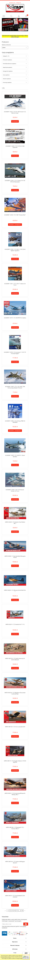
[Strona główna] (15, 8)
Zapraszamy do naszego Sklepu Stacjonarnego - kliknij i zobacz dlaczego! (15, 36)
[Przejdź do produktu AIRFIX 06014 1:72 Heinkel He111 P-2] (15, 614)
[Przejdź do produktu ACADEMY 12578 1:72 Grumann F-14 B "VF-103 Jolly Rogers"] (15, 342)
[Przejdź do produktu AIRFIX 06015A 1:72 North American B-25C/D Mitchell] (15, 649)
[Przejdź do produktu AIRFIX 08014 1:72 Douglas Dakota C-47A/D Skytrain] (15, 751)
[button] (3, 16)
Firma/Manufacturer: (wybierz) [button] (9, 63)
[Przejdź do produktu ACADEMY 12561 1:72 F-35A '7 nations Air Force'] (15, 274)
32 (22, 910)
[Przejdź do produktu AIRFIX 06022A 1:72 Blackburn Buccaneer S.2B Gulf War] (15, 683)
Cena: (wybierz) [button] (6, 75)
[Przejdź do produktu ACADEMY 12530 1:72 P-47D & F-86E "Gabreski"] (15, 136)
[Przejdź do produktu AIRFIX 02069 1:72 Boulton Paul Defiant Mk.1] (15, 513)
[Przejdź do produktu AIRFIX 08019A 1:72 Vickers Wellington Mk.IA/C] (15, 852)
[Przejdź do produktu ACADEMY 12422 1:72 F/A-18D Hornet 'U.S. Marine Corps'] (15, 102)
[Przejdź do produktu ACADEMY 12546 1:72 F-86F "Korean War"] (15, 205)
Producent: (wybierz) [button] (7, 59)
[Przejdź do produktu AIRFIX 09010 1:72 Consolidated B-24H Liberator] (15, 886)
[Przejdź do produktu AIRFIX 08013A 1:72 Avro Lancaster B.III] (15, 717)
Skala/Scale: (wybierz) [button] (7, 67)
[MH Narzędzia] (15, 24)
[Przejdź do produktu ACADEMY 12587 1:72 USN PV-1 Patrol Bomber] (15, 445)
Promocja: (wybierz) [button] (7, 82)
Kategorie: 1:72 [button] (6, 56)
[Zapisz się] (25, 924)
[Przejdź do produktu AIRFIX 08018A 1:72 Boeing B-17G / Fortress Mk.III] (15, 818)
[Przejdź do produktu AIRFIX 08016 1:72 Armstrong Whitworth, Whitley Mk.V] (15, 784)
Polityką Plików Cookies (6, 957)
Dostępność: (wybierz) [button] (7, 71)
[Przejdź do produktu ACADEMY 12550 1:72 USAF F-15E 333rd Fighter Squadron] (15, 239)
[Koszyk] (26, 16)
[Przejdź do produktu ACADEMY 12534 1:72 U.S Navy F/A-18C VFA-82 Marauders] (15, 170)
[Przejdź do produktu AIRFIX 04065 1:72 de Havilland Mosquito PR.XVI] (15, 546)
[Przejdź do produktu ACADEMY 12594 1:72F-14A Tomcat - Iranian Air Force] (15, 480)
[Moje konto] (18, 16)
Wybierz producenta (6, 44)
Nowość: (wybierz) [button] (7, 78)
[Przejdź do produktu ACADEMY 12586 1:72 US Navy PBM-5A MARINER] (15, 411)
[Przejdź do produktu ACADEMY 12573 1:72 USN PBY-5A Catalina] (15, 308)
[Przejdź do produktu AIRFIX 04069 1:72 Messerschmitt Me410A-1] (15, 580)
